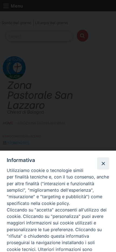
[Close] (103, 163)
